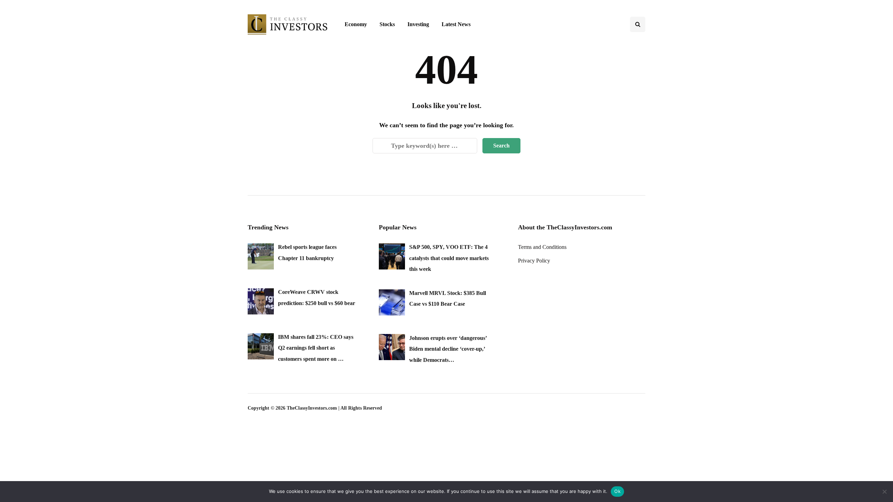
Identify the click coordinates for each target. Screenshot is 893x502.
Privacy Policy (534, 261)
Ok (617, 491)
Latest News (456, 24)
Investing (418, 24)
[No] (884, 491)
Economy (356, 24)
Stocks (387, 24)
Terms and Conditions (542, 247)
